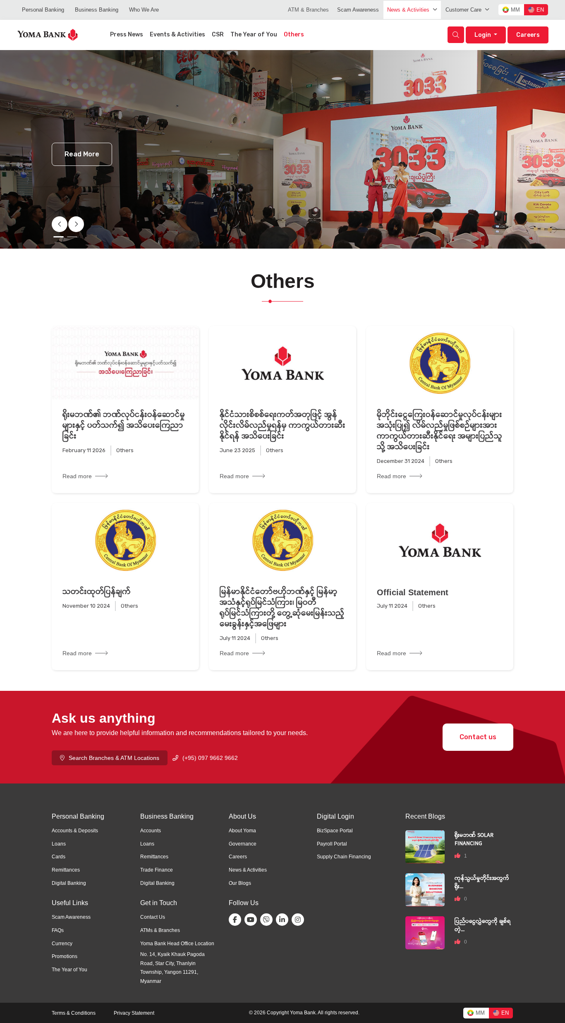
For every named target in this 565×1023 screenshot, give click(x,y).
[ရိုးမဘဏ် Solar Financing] (425, 846)
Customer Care (463, 10)
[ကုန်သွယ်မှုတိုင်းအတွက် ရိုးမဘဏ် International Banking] (425, 889)
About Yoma (242, 831)
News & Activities (408, 10)
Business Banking (96, 10)
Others (294, 34)
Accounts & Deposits (75, 831)
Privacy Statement (134, 1013)
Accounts (150, 831)
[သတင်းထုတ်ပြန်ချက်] (125, 540)
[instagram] (299, 919)
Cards (58, 857)
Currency (62, 943)
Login (483, 34)
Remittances (66, 870)
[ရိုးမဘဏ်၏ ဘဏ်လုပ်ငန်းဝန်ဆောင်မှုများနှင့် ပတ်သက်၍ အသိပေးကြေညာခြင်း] (125, 363)
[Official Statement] (439, 540)
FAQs (58, 930)
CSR (218, 34)
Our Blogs (240, 883)
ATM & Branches (308, 10)
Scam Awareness (358, 10)
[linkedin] (284, 919)
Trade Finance (156, 870)
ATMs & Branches (160, 930)
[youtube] (252, 919)
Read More (82, 154)
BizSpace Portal (335, 831)
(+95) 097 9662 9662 (210, 758)
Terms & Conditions (74, 1013)
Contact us (478, 737)
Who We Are (144, 10)
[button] (76, 224)
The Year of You (253, 34)
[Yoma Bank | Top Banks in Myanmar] (48, 34)
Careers (528, 34)
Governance (242, 844)
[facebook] (236, 919)
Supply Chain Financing (344, 857)
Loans (59, 844)
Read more (77, 476)
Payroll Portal (332, 844)
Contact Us (152, 917)
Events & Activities (177, 34)
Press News (126, 34)
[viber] (268, 919)
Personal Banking (43, 10)
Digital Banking (69, 883)
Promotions (64, 956)
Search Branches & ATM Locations (114, 758)
